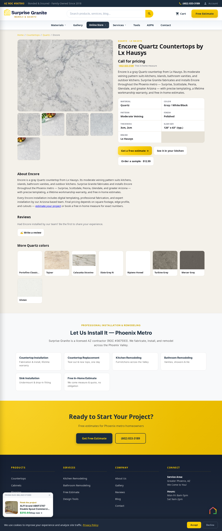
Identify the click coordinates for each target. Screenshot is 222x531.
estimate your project (48, 206)
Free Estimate (205, 13)
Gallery (78, 25)
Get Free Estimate (94, 438)
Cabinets (16, 485)
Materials (57, 25)
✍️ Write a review (30, 232)
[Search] (149, 14)
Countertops (33, 35)
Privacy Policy (90, 525)
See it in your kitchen (170, 150)
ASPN (150, 25)
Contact (166, 25)
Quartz (46, 35)
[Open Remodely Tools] (213, 510)
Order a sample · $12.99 (136, 161)
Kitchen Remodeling (75, 478)
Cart (183, 13)
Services (118, 25)
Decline (210, 525)
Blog (118, 499)
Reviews (120, 492)
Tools (136, 25)
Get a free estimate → (135, 150)
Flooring (16, 492)
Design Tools (70, 499)
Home (20, 35)
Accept (194, 525)
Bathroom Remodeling (76, 485)
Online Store (96, 25)
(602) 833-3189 (191, 3)
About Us (120, 478)
